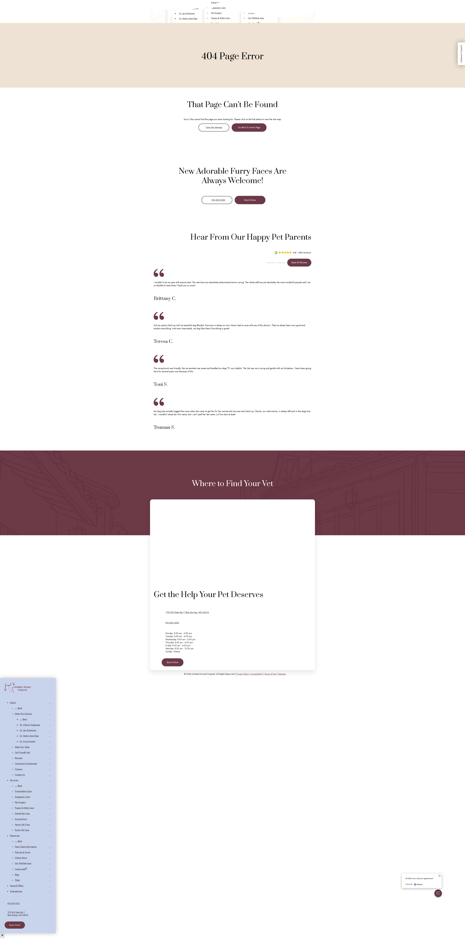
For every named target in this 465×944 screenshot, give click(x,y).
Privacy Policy (242, 674)
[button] (292, 252)
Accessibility (256, 674)
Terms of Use (270, 674)
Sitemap (282, 674)
